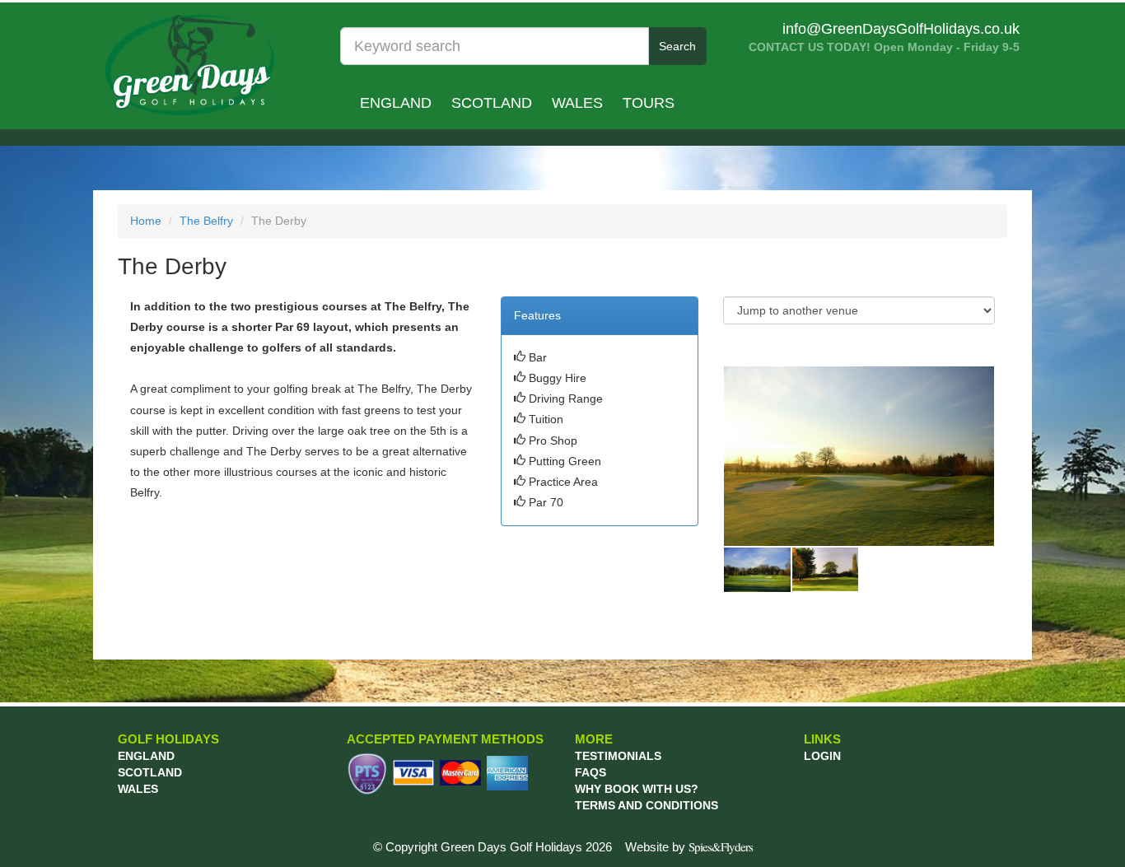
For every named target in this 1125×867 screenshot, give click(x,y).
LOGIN (822, 755)
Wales (577, 103)
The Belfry (206, 220)
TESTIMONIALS (618, 755)
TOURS (649, 103)
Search (677, 46)
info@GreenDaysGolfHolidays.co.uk (901, 29)
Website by (689, 847)
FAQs (590, 772)
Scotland (491, 103)
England (396, 103)
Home (145, 220)
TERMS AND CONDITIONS (646, 805)
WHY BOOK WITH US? (636, 788)
